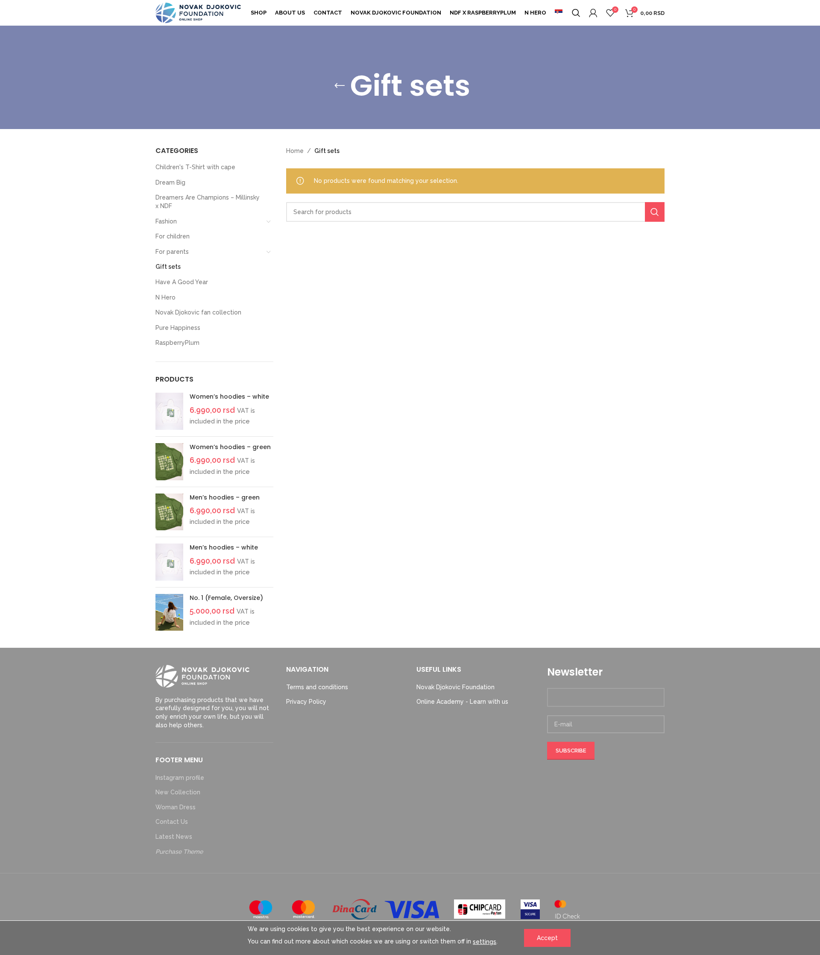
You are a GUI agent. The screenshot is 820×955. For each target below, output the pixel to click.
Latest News (173, 836)
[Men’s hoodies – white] (169, 562)
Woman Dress (175, 807)
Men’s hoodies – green (225, 498)
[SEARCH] (655, 212)
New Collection (177, 792)
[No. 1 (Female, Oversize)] (169, 612)
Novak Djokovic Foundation (455, 687)
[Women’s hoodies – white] (169, 411)
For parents (172, 251)
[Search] (576, 12)
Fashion (166, 221)
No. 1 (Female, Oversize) (226, 598)
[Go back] (339, 85)
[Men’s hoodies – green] (169, 512)
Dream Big (170, 182)
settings (484, 941)
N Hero (165, 297)
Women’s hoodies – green (230, 447)
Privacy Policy (306, 701)
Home (295, 150)
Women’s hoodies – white (229, 397)
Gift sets (168, 266)
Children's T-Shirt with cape (195, 167)
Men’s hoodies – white (224, 548)
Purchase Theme (179, 851)
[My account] (593, 12)
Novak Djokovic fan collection (198, 312)
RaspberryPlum (177, 342)
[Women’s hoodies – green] (169, 461)
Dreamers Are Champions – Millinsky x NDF (207, 201)
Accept (547, 937)
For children (172, 236)
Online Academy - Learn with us (462, 701)
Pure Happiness (177, 327)
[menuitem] (558, 12)
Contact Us (171, 821)
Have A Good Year (181, 282)
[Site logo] (198, 12)
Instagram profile (179, 777)
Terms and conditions (317, 687)
